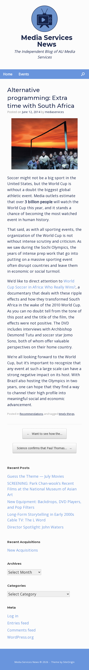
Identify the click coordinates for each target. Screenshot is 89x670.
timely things (67, 414)
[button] (83, 74)
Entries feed (18, 622)
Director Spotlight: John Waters (35, 527)
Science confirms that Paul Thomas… (44, 448)
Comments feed (21, 630)
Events (24, 74)
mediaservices (54, 112)
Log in (12, 615)
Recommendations (31, 414)
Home (7, 74)
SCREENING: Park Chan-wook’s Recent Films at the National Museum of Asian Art (42, 489)
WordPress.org (20, 637)
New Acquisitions (22, 550)
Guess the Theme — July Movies (35, 476)
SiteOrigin (69, 662)
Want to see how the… (44, 434)
